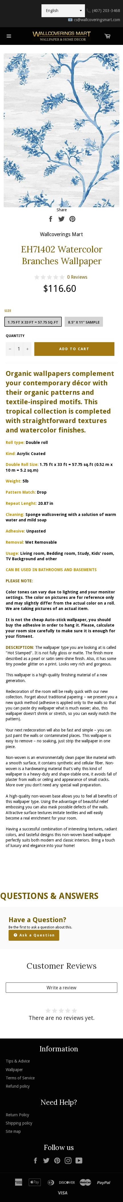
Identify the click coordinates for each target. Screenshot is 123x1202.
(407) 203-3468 (103, 10)
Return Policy (17, 1115)
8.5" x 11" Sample (84, 322)
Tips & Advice (18, 1061)
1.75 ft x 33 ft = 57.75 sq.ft (33, 322)
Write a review (61, 987)
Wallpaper (14, 1069)
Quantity (15, 336)
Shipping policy (19, 1123)
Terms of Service (20, 1078)
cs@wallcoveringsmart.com (94, 19)
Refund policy (18, 1086)
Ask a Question (36, 935)
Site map (13, 1131)
